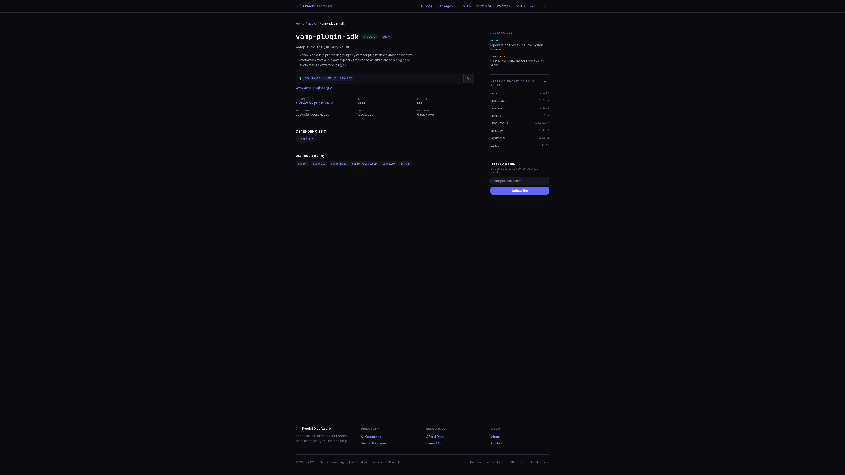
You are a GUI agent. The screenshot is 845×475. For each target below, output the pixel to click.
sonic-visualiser (364, 164)
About (495, 436)
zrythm (405, 164)
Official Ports (435, 436)
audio (312, 23)
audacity (319, 164)
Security (466, 6)
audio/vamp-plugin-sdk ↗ (314, 103)
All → (545, 83)
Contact (496, 443)
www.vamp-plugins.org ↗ (314, 88)
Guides (426, 6)
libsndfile (305, 139)
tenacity (388, 164)
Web (533, 6)
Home (300, 23)
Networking (483, 6)
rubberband (338, 164)
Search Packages (374, 443)
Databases (503, 6)
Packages (445, 6)
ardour (302, 164)
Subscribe (520, 190)
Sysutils (520, 6)
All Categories (371, 436)
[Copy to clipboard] (468, 78)
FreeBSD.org (435, 443)
